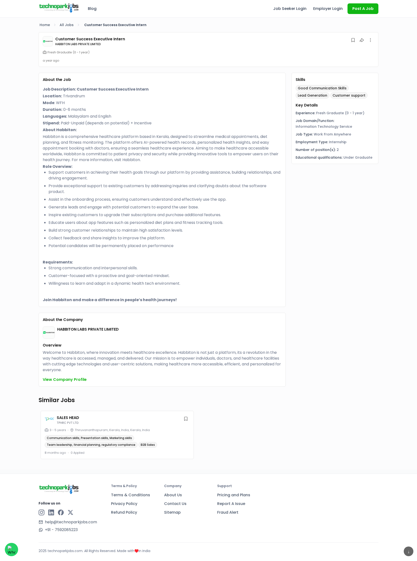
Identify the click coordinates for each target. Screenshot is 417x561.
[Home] (59, 8)
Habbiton (131, 160)
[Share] (362, 40)
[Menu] (370, 40)
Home (45, 24)
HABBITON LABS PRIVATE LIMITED (78, 44)
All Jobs (67, 24)
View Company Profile (65, 379)
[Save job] (353, 40)
